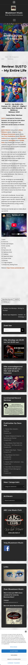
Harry (6, 57)
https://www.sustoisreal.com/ (15, 268)
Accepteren (14, 651)
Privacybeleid (17, 662)
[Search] (22, 330)
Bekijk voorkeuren (14, 659)
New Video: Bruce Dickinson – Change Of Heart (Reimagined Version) (13, 469)
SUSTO (17, 299)
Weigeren (14, 655)
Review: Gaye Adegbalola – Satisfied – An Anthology (14, 316)
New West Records (7, 299)
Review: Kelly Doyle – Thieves (13, 450)
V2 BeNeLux (5, 302)
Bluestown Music (14, 13)
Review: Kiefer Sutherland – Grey (14, 462)
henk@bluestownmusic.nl (11, 602)
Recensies (10, 59)
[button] (26, 631)
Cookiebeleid (10, 662)
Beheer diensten (13, 646)
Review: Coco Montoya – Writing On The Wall (13, 309)
